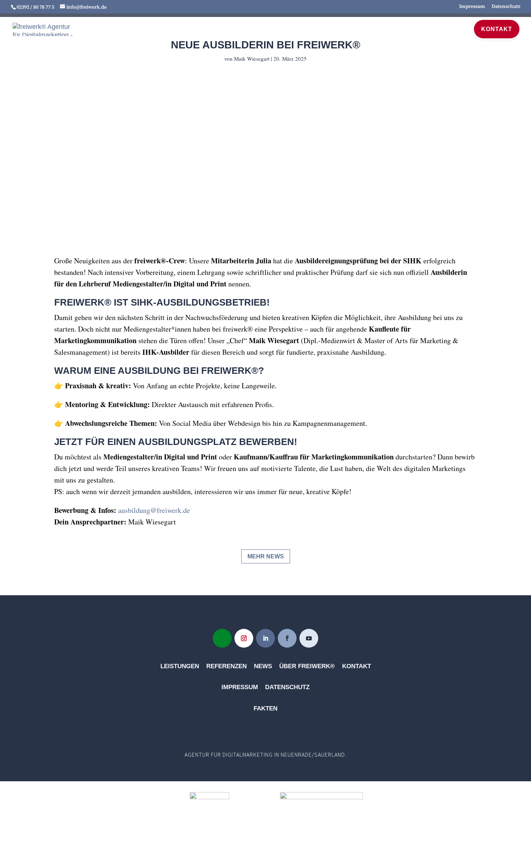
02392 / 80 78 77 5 (35, 7)
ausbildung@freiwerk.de (154, 510)
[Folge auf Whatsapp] (222, 638)
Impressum (472, 7)
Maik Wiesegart (251, 58)
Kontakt (356, 666)
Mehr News (265, 556)
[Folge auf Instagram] (243, 638)
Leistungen (269, 29)
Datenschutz (506, 7)
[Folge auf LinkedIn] (265, 638)
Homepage (216, 29)
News (453, 29)
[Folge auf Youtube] (308, 638)
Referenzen (333, 29)
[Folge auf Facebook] (287, 638)
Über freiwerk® (307, 666)
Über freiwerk (396, 29)
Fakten (265, 708)
